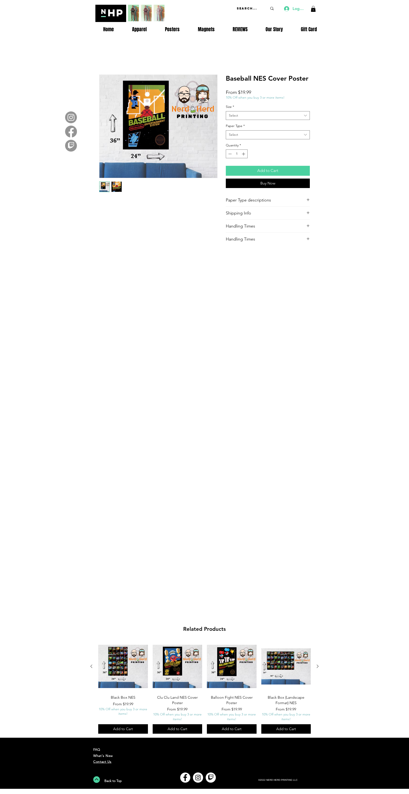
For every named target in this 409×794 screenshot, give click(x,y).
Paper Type (235, 126)
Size (230, 107)
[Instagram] (71, 117)
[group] (204, 687)
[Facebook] (71, 131)
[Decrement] (229, 154)
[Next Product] (317, 666)
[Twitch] (71, 146)
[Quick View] (123, 666)
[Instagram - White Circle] (198, 777)
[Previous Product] (91, 666)
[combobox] (268, 116)
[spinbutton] (236, 154)
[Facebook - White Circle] (185, 777)
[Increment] (244, 154)
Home (104, 58)
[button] (313, 9)
